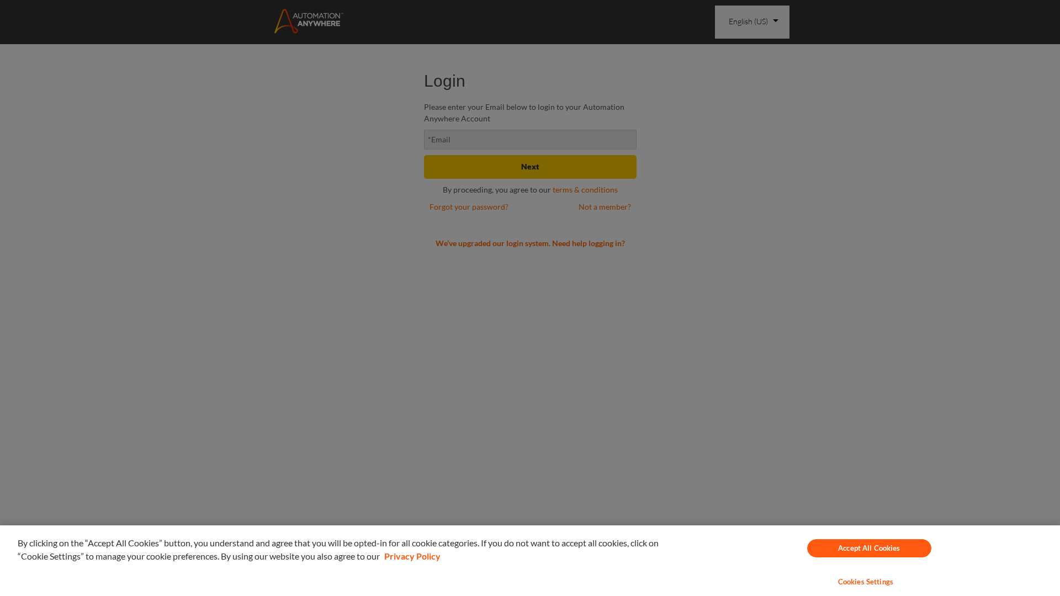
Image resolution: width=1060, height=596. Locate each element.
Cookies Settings (865, 581)
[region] (530, 560)
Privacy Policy (412, 556)
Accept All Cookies (869, 548)
